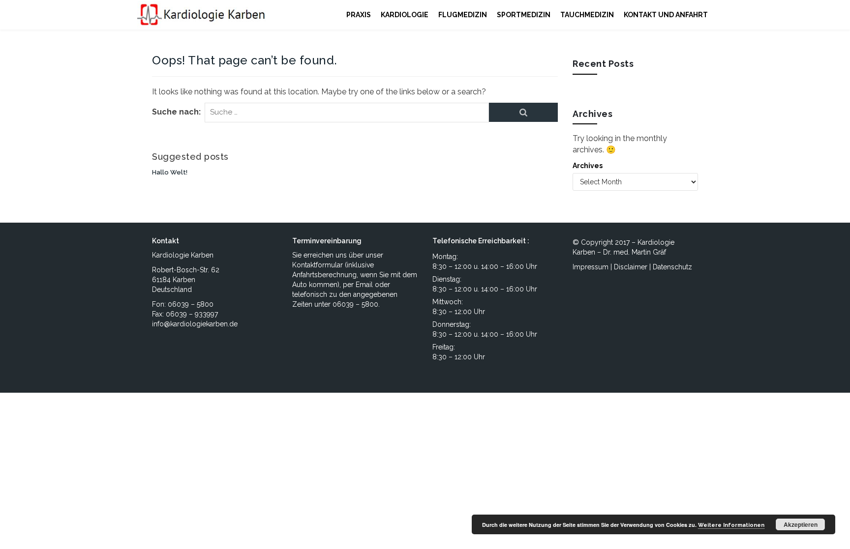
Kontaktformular (317, 265)
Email (364, 285)
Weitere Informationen (731, 525)
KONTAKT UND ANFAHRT (666, 15)
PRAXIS (358, 15)
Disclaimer (630, 267)
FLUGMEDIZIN (462, 15)
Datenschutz (672, 267)
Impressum (590, 267)
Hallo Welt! (169, 172)
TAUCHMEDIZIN (587, 15)
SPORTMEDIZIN (523, 15)
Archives (588, 166)
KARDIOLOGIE (404, 15)
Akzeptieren (801, 524)
